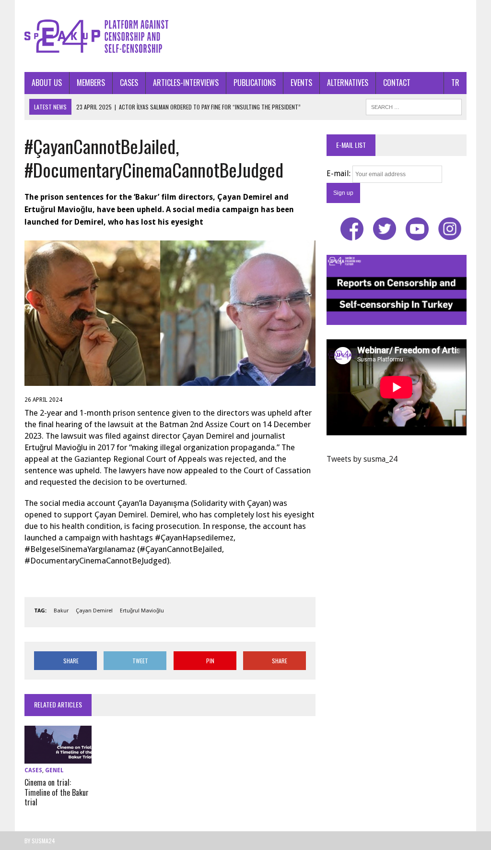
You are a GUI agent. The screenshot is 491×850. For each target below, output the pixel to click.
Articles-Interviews (186, 82)
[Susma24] (245, 36)
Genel (54, 770)
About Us (47, 82)
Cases (129, 82)
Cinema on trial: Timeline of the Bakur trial (56, 792)
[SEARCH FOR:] (414, 105)
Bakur (61, 611)
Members (91, 82)
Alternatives (347, 82)
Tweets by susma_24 (362, 459)
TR (455, 82)
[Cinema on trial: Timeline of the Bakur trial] (58, 757)
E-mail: (339, 173)
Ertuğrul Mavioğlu (142, 611)
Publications (255, 82)
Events (301, 82)
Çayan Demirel (94, 611)
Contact (396, 82)
